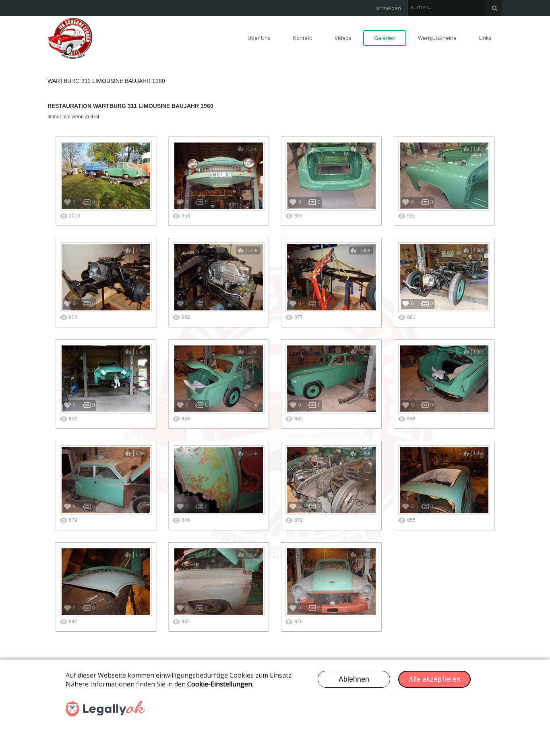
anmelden (388, 8)
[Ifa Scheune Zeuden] (70, 37)
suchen (494, 8)
